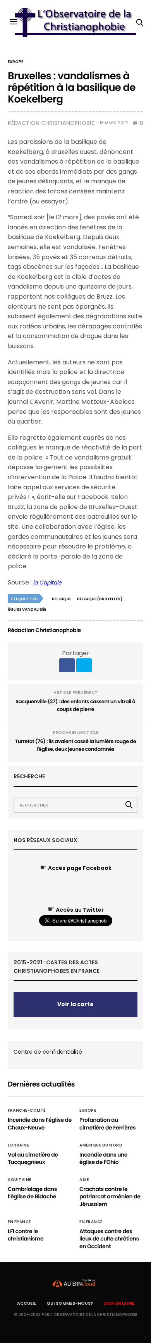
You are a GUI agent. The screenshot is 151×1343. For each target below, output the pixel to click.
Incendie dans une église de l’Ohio (103, 1158)
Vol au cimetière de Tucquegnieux (33, 1158)
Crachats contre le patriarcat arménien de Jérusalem (110, 1196)
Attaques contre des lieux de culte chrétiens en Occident (109, 1238)
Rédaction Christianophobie (51, 123)
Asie (84, 1180)
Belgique (61, 599)
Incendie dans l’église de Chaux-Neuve (40, 1123)
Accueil (26, 1303)
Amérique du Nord (100, 1145)
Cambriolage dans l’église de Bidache (32, 1193)
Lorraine (18, 1145)
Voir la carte (75, 1004)
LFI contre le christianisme (25, 1235)
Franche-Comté (27, 1110)
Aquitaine (19, 1180)
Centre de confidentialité (48, 1052)
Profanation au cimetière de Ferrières (107, 1123)
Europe (15, 62)
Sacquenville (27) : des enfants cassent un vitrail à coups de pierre (75, 705)
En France (19, 1222)
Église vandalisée (27, 609)
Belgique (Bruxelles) (99, 599)
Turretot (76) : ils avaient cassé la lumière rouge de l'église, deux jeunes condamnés (75, 745)
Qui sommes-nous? (69, 1303)
